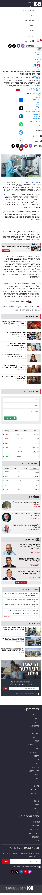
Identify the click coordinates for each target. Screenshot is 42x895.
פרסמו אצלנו (36, 837)
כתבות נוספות (34, 623)
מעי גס (11, 307)
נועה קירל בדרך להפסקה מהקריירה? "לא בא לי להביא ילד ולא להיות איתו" (14, 367)
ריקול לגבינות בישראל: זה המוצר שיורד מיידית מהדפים (15, 334)
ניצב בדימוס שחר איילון (33, 530)
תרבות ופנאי (35, 793)
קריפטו (36, 756)
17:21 (36, 613)
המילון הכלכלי (34, 789)
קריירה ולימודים (34, 771)
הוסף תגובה (9, 418)
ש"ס (10, 187)
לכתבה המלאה (5, 251)
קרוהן (20, 185)
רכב (37, 782)
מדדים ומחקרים (33, 744)
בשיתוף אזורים (20, 652)
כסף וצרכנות (34, 726)
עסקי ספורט (35, 767)
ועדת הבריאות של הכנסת (32, 182)
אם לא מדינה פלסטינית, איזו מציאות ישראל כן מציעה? (26, 503)
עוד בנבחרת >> (21, 582)
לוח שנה (36, 812)
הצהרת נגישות (35, 829)
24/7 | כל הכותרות (30, 589)
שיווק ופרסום (34, 737)
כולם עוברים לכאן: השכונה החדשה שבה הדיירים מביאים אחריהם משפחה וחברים (12, 650)
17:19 (36, 610)
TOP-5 (36, 801)
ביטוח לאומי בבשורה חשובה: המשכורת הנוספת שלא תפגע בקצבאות (16, 345)
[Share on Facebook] (21, 100)
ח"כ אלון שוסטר (35, 518)
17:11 (36, 604)
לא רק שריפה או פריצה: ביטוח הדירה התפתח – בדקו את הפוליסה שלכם (13, 628)
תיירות (37, 797)
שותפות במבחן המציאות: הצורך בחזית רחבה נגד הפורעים (26, 514)
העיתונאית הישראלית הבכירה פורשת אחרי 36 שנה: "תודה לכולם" (14, 356)
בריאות (37, 65)
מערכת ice (37, 90)
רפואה (17, 310)
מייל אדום (37, 840)
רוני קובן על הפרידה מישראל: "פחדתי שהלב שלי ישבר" (14, 378)
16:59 (36, 599)
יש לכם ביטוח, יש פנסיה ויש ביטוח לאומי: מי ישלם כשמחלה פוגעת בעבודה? (12, 639)
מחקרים (18, 307)
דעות (32, 15)
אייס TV (36, 804)
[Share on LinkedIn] (21, 116)
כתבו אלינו (37, 822)
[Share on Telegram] (21, 132)
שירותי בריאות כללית (11, 261)
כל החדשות (7, 617)
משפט (37, 741)
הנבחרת (30, 3)
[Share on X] (21, 108)
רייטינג (36, 778)
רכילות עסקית (34, 752)
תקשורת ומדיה (34, 722)
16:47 (36, 593)
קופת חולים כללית (27, 310)
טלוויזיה (36, 763)
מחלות (26, 307)
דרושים (36, 808)
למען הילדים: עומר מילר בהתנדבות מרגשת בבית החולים (16, 248)
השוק (31, 7)
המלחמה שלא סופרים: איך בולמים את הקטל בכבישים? (26, 526)
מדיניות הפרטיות (35, 833)
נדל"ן (37, 729)
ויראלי (37, 759)
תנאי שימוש (36, 825)
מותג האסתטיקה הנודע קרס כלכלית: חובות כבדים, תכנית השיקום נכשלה (14, 323)
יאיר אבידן (37, 507)
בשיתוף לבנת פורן (20, 642)
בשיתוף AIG (21, 631)
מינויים (37, 774)
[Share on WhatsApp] (21, 124)
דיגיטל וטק (35, 733)
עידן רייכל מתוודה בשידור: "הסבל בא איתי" (23, 614)
